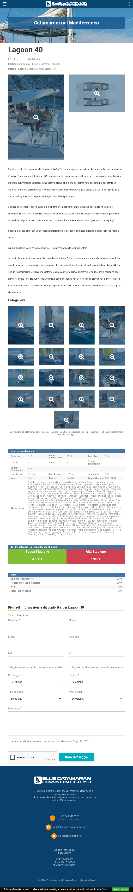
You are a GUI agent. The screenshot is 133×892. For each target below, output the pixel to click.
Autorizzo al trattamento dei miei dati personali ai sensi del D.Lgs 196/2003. (51, 741)
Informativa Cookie (87, 880)
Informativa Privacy (70, 880)
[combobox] (36, 682)
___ (66, 885)
